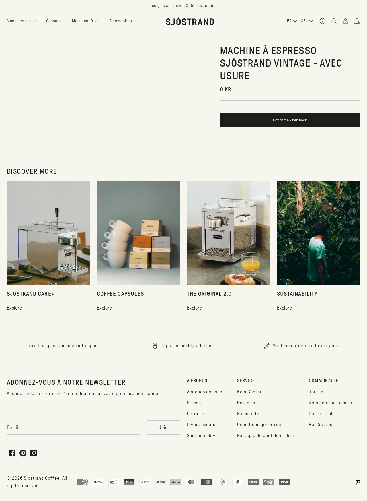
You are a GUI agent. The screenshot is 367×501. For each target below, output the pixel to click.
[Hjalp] (322, 21)
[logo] (190, 21)
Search (334, 21)
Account (345, 21)
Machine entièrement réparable (304, 345)
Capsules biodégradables (185, 345)
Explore (14, 307)
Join (163, 427)
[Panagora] (358, 482)
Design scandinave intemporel (69, 345)
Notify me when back (290, 120)
